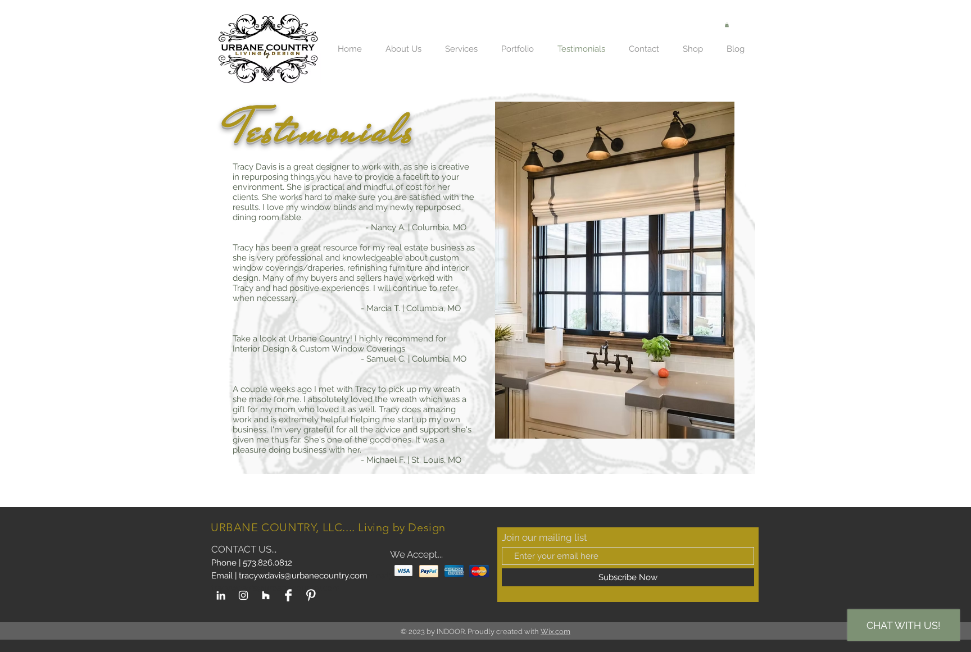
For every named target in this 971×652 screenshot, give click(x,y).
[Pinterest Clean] (311, 595)
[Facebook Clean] (288, 595)
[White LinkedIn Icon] (221, 595)
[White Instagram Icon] (243, 595)
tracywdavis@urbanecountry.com (303, 576)
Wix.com (555, 631)
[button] (727, 24)
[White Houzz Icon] (266, 595)
